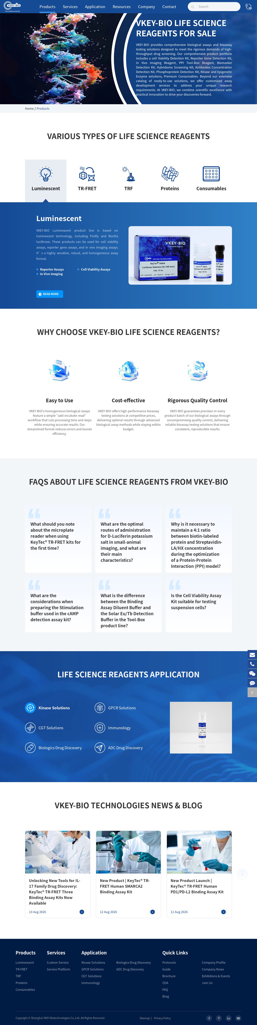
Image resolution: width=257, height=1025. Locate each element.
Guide (166, 969)
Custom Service (58, 962)
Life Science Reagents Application (128, 674)
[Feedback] (252, 682)
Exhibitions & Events (216, 976)
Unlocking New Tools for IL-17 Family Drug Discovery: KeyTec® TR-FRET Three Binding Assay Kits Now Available (54, 892)
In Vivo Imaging (51, 273)
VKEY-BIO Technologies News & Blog (128, 805)
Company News (213, 969)
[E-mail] (252, 654)
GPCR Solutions (122, 708)
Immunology (119, 728)
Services (70, 6)
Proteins (21, 982)
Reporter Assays (52, 269)
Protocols (169, 962)
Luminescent (59, 218)
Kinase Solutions (54, 708)
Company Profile (214, 962)
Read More (51, 294)
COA (165, 982)
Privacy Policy (162, 1018)
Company (146, 6)
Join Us (207, 982)
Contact (169, 6)
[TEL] (252, 664)
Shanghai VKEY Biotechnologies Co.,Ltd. (55, 1018)
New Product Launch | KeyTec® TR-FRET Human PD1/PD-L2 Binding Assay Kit (197, 886)
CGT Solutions (51, 728)
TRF (18, 976)
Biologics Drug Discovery (60, 748)
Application (95, 6)
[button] (242, 874)
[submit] (192, 6)
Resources (122, 6)
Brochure (169, 976)
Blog (165, 996)
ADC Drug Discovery (125, 748)
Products (47, 6)
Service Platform (58, 969)
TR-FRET (21, 969)
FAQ (165, 989)
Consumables (25, 989)
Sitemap (145, 1018)
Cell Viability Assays (95, 269)
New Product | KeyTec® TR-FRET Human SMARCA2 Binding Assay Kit (125, 886)
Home (29, 108)
